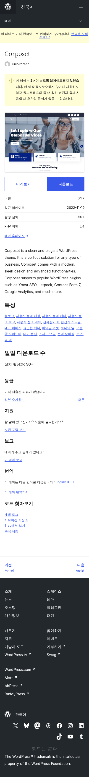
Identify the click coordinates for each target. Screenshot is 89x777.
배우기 (10, 630)
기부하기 (56, 646)
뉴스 (8, 599)
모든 (81, 399)
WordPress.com (20, 669)
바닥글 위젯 (50, 328)
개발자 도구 (14, 646)
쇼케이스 (54, 591)
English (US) (65, 482)
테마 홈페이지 (15, 236)
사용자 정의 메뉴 (29, 322)
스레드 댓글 (47, 334)
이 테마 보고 (13, 460)
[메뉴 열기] (81, 7)
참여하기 (54, 630)
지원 (8, 638)
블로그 (9, 316)
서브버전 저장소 (16, 520)
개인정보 (12, 615)
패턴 (50, 615)
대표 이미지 (13, 328)
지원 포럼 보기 (15, 430)
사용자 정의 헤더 (54, 316)
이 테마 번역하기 (17, 492)
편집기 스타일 (71, 322)
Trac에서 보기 (15, 525)
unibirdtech (20, 64)
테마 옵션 (30, 334)
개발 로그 (11, 514)
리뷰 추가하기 (15, 399)
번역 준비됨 (66, 334)
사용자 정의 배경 (28, 316)
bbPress (14, 685)
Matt (11, 677)
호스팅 (10, 607)
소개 (8, 591)
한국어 (20, 714)
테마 (8, 21)
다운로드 (65, 184)
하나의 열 (67, 328)
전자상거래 (51, 322)
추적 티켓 (11, 531)
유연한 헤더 (31, 328)
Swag (54, 654)
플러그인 (54, 607)
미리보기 (23, 184)
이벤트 (52, 638)
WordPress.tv (18, 654)
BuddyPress (17, 694)
